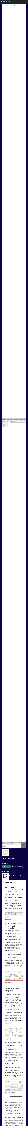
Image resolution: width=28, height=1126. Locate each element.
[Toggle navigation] (25, 2)
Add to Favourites (17, 866)
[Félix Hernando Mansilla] (13, 878)
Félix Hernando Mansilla (16, 923)
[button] (3, 422)
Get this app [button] (7, 866)
